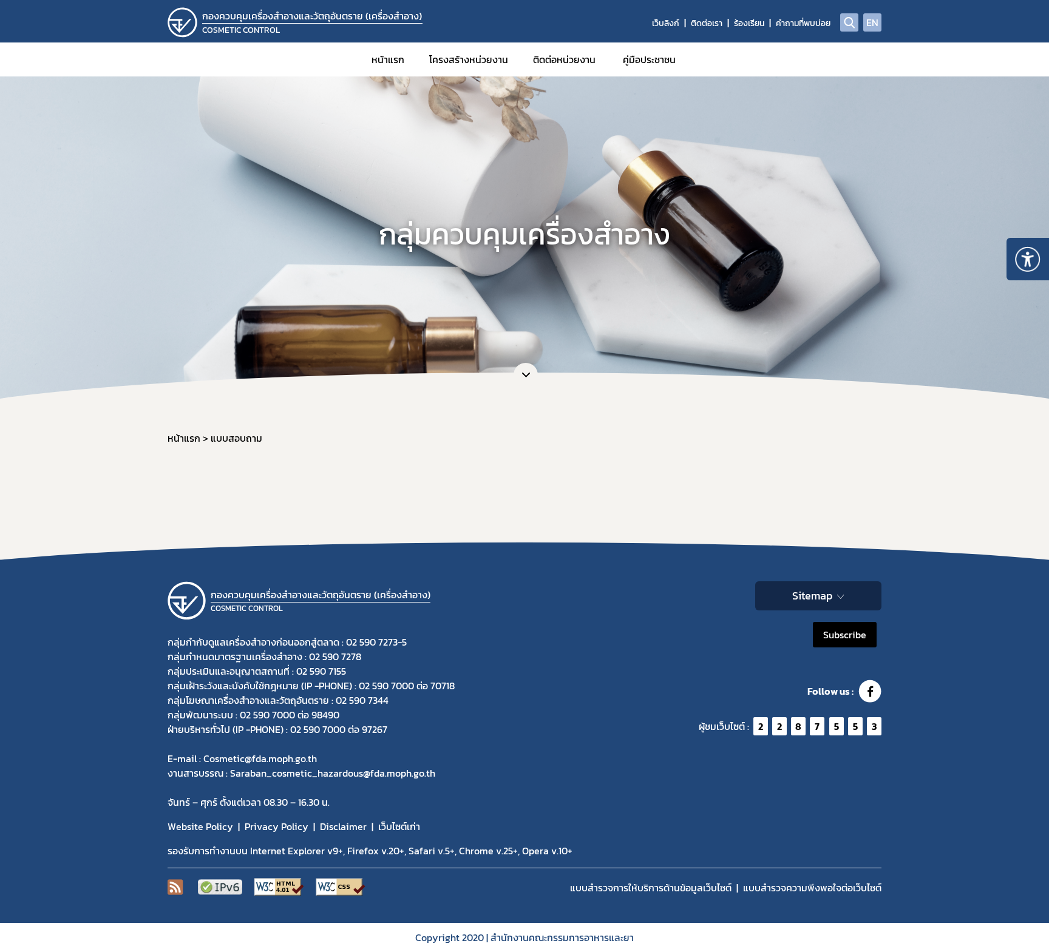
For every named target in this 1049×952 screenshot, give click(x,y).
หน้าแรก (388, 59)
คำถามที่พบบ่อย (803, 23)
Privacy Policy (276, 826)
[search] (849, 22)
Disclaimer (343, 826)
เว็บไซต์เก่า (399, 826)
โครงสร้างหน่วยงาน (468, 59)
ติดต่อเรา (706, 23)
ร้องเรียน (749, 23)
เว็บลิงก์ (665, 23)
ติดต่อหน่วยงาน (564, 59)
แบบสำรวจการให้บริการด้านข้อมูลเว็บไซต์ (651, 887)
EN (872, 22)
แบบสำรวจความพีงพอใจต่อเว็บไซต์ (812, 887)
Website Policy (200, 826)
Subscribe (844, 634)
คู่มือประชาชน (649, 59)
